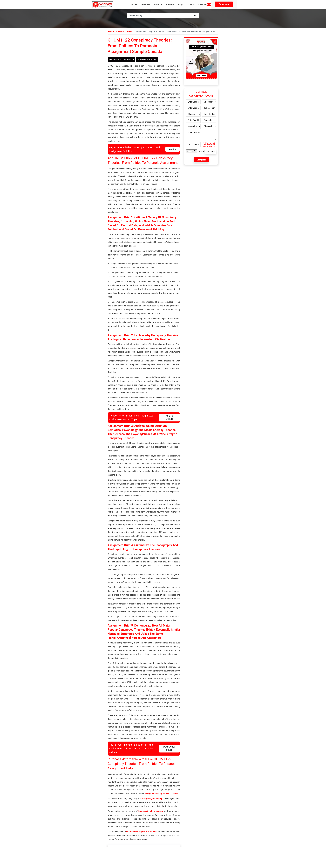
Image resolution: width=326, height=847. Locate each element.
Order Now (224, 4)
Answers (170, 4)
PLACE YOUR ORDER (169, 748)
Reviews (204, 4)
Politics (127, 31)
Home (134, 4)
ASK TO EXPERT (169, 417)
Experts (190, 4)
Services (145, 4)
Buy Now (172, 149)
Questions (157, 4)
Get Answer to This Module (121, 59)
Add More (210, 152)
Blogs (180, 4)
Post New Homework (147, 59)
